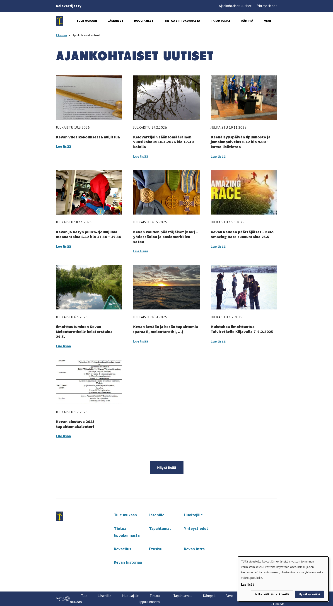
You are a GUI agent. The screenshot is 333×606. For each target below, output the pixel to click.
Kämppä (247, 21)
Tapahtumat (220, 21)
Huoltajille (143, 21)
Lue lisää (63, 146)
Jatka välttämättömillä (272, 594)
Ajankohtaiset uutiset (235, 5)
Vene (268, 21)
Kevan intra (194, 548)
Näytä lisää (166, 467)
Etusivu (61, 35)
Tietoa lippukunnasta (182, 21)
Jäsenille (115, 21)
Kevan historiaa (128, 562)
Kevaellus (122, 548)
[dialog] (283, 579)
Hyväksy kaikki (309, 594)
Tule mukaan (86, 21)
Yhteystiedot (267, 5)
